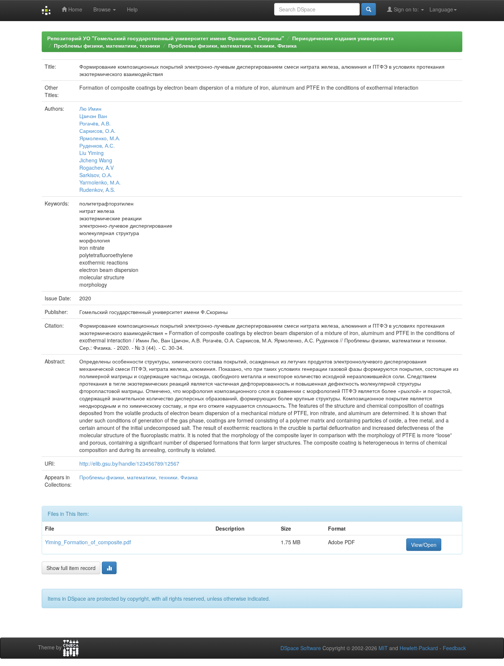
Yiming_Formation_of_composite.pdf (88, 542)
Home (74, 9)
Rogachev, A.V (96, 167)
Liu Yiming (91, 152)
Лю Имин (90, 108)
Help (132, 9)
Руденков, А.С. (97, 145)
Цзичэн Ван (93, 116)
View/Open (423, 544)
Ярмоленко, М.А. (99, 138)
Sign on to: (406, 9)
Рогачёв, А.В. (95, 123)
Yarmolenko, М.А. (100, 182)
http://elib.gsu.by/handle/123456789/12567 (129, 463)
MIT (383, 648)
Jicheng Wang (95, 160)
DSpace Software (300, 648)
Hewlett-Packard (419, 648)
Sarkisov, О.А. (95, 175)
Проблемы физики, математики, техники (107, 45)
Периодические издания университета (343, 38)
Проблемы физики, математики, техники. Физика (232, 45)
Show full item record (71, 568)
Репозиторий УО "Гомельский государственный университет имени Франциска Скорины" (165, 38)
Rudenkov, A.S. (97, 189)
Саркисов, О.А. (97, 130)
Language (441, 9)
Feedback (454, 648)
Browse (102, 9)
